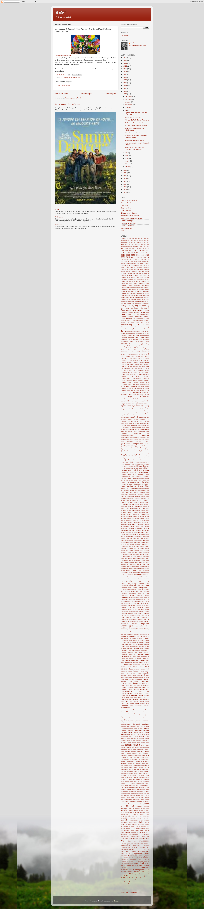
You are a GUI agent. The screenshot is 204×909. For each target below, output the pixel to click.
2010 (125, 176)
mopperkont (141, 585)
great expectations (129, 452)
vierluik (123, 826)
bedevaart (146, 303)
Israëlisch (124, 502)
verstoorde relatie (135, 822)
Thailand (129, 779)
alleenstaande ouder (137, 277)
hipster (142, 468)
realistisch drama (126, 689)
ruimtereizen (138, 710)
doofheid (123, 390)
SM (134, 740)
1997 (122, 248)
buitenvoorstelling (144, 335)
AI (148, 273)
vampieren (131, 808)
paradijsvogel (132, 654)
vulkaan (129, 841)
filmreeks (134, 425)
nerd (122, 599)
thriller (128, 783)
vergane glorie (144, 814)
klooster (132, 526)
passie (134, 656)
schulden (133, 726)
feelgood (124, 421)
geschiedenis (125, 444)
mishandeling (145, 575)
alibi (140, 275)
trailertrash (141, 789)
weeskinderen (125, 851)
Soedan (147, 747)
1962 (134, 240)
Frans (142, 429)
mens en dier (143, 564)
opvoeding (124, 640)
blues (138, 322)
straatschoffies (137, 765)
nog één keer (144, 603)
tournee (142, 787)
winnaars (140, 861)
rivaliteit (142, 701)
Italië (131, 502)
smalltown (138, 740)
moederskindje (125, 583)
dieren (130, 382)
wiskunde (126, 863)
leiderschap (130, 540)
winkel (135, 861)
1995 (144, 246)
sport (147, 755)
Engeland (124, 409)
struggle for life (144, 767)
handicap (146, 456)
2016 (125, 85)
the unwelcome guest (131, 781)
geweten (123, 446)
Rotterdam (143, 708)
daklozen (146, 364)
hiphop (133, 468)
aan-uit (125, 261)
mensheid (124, 568)
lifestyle (142, 546)
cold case (129, 349)
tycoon (138, 799)
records (141, 693)
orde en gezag (125, 642)
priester (127, 677)
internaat (147, 494)
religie (140, 695)
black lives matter (137, 318)
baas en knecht (128, 297)
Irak (145, 498)
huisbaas (141, 478)
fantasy (146, 417)
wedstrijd (134, 847)
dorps (140, 390)
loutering (137, 550)
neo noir (141, 597)
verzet (123, 824)
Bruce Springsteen (130, 333)
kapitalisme (136, 516)
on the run (125, 615)
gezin (128, 446)
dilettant (142, 382)
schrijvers (145, 724)
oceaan (141, 609)
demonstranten (125, 378)
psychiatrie (145, 681)
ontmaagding (141, 628)
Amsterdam (124, 283)
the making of (137, 779)
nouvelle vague (126, 607)
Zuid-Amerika (125, 878)
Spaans (127, 751)
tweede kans (139, 797)
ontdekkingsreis (125, 628)
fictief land (146, 421)
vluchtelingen (125, 830)
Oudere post (110, 94)
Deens (131, 376)
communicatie (130, 356)
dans (122, 366)
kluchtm (147, 526)
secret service (138, 728)
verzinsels (128, 824)
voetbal (137, 830)
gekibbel (133, 437)
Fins (122, 427)
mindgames (124, 574)
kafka (147, 512)
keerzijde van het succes (139, 518)
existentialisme (135, 413)
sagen (139, 714)
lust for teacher (137, 552)
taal (127, 773)
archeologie (145, 287)
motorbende (124, 587)
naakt (140, 591)
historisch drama (126, 470)
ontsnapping (125, 630)
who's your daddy (137, 857)
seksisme (130, 730)
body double (145, 322)
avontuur (145, 295)
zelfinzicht (124, 872)
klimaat (147, 524)
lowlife (142, 550)
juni (126, 153)
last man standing (143, 538)
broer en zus (145, 331)
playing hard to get (138, 664)
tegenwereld (141, 775)
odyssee (125, 611)
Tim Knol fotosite (126, 228)
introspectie (124, 498)
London (142, 548)
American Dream (134, 281)
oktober (128, 102)
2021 (125, 71)
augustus (128, 107)
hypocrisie (129, 484)
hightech (146, 466)
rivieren (147, 701)
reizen (128, 695)
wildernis (146, 859)
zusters (123, 880)
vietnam (127, 826)
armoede (124, 291)
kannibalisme (145, 514)
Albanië (123, 275)
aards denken (145, 261)
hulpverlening (138, 480)
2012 (62, 77)
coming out (137, 354)
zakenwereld (145, 868)
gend (126, 439)
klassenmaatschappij (128, 524)
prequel (138, 675)
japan (127, 504)
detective (129, 380)
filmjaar (129, 425)
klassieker (140, 524)
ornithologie (133, 642)
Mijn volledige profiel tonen (138, 45)
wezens (132, 855)
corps (134, 360)
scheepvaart (145, 718)
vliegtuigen (145, 828)
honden (123, 474)
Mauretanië (131, 562)
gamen (147, 431)
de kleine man (131, 370)
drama (123, 393)
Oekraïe (135, 611)
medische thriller (144, 562)
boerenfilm (136, 325)
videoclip (147, 824)
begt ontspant (138, 310)
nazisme (139, 595)
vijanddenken (139, 826)
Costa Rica (146, 360)
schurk (138, 726)
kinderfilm (130, 522)
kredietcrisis (129, 534)
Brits (123, 331)
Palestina (146, 652)
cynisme (141, 364)
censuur (136, 344)
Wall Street (134, 843)
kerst (134, 520)
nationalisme (124, 595)
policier (141, 667)
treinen (128, 793)
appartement (145, 285)
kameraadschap (125, 514)
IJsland (146, 486)
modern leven (137, 579)
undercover (146, 801)
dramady (129, 392)
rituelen (136, 701)
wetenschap (125, 855)
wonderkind (135, 865)
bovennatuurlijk (145, 327)
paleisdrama (138, 652)
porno (130, 671)
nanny (139, 593)
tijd (122, 785)
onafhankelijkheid (135, 615)
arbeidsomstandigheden (135, 287)
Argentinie (132, 289)
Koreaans (138, 530)
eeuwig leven (131, 405)
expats (142, 413)
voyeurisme (124, 834)
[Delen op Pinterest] (81, 75)
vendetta (141, 810)
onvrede (137, 632)
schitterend (130, 722)
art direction (138, 291)
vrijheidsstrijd (133, 838)
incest (147, 490)
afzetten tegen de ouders (131, 273)
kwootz (140, 536)
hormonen (123, 478)
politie (147, 667)
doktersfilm (141, 386)
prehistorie (124, 675)
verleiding (132, 818)
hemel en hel (146, 460)
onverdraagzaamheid (143, 630)
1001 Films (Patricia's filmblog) (131, 218)
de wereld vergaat (143, 374)
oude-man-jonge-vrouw (142, 644)
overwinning (131, 650)
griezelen (147, 452)
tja (137, 785)
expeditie (146, 413)
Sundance (137, 769)
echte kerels (145, 399)
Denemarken (136, 378)
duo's (129, 399)
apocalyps (137, 285)
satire (133, 716)
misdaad (137, 575)
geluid (144, 437)
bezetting (123, 316)
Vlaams (139, 828)
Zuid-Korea (132, 878)
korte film (145, 530)
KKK (148, 522)
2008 (125, 181)
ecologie (134, 401)
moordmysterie (131, 585)
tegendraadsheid (132, 775)
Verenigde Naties (144, 812)
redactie (147, 693)
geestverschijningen (127, 435)
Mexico (129, 568)
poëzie (123, 667)
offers (122, 613)
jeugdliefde (138, 506)
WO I (137, 863)
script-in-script (130, 728)
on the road (145, 613)
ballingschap (124, 301)
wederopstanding (125, 847)
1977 (148, 242)
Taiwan (131, 773)
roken (131, 705)
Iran (148, 498)
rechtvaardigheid (126, 693)
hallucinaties (135, 456)
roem (147, 703)
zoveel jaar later (144, 876)
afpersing (136, 269)
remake (146, 695)
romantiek (125, 708)
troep (136, 793)
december (128, 96)
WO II (142, 863)
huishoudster (129, 480)
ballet (147, 299)
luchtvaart (123, 552)
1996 (147, 246)
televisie (135, 777)
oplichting (140, 638)
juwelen (135, 512)
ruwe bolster (137, 712)
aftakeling (146, 269)
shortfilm (136, 736)
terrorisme (145, 777)
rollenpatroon (138, 705)
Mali (148, 556)
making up (139, 556)
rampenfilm (142, 687)
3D (148, 257)
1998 (126, 248)
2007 (125, 184)
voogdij (147, 830)
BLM (132, 320)
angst (147, 283)
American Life (145, 281)
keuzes (139, 520)
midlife (134, 570)
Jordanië (129, 510)
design (123, 380)
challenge (146, 344)
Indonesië (136, 492)
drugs (130, 397)
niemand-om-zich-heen (133, 601)
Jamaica (141, 502)
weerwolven (146, 849)
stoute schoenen (128, 765)
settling (143, 734)
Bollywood (123, 327)
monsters (141, 583)
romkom (137, 708)
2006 (125, 187)
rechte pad (143, 691)
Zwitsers (129, 884)
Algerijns (135, 275)
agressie (144, 273)
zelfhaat (142, 870)
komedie (146, 528)
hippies (138, 468)
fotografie (131, 429)
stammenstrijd (125, 759)
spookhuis (142, 755)
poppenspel (124, 671)
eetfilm (123, 405)
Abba (122, 263)
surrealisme (130, 771)
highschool (140, 466)
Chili (127, 348)
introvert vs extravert (134, 498)
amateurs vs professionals (136, 279)
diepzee (123, 382)
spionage (124, 755)
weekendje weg (144, 847)
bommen (129, 327)
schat (138, 718)
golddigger (123, 450)
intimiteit (143, 496)
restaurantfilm (125, 697)
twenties (129, 799)
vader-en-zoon (136, 806)
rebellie (136, 689)
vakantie (124, 808)
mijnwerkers (124, 572)
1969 (125, 242)
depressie (146, 378)
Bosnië (134, 327)
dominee (147, 386)
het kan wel (146, 462)
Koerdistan (131, 528)
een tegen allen (130, 403)
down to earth (145, 390)
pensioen (139, 658)
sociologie (142, 747)
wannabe (146, 843)
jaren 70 (147, 504)
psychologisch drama (129, 683)
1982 (132, 244)
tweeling (147, 797)
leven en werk (125, 544)
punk (127, 685)
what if (136, 855)
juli (126, 110)
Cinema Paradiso (127, 203)
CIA (135, 348)
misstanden (140, 577)
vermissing (124, 820)
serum (135, 734)
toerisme (141, 785)
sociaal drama (132, 744)
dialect (135, 380)
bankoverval (139, 301)
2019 (125, 77)
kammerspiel (136, 514)
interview (137, 496)
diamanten (140, 380)
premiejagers (132, 675)
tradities (147, 787)
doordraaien (134, 390)
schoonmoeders (125, 724)
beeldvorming (130, 305)
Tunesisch (132, 795)
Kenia (147, 518)
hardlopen (123, 458)
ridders (142, 699)
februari (128, 164)
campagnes (146, 339)
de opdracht (140, 372)
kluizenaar (124, 528)
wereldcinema (141, 851)
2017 (125, 83)
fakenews (124, 417)
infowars (142, 492)
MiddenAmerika (125, 570)
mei (126, 155)
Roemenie (124, 705)
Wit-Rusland (132, 863)
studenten (124, 769)
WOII (123, 865)
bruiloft (147, 333)
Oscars (139, 642)
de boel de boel (142, 368)
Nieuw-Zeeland (125, 603)
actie (130, 265)
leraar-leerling (144, 540)
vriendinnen (145, 834)
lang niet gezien (131, 538)
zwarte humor (144, 880)
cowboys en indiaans (131, 362)
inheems (147, 492)
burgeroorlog (145, 337)
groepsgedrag (125, 454)
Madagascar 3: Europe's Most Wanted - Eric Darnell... (135, 148)
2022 (125, 69)
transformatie (124, 791)
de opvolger (146, 372)
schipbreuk (124, 722)
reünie (135, 697)
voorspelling (134, 832)
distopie (142, 384)
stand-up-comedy (135, 759)
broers (123, 333)
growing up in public (136, 454)
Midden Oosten (145, 568)
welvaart (133, 851)
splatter (137, 755)
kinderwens (137, 522)
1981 (129, 244)
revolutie (140, 697)
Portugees (136, 671)
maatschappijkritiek (126, 554)
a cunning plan (127, 259)
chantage (135, 346)
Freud (122, 431)
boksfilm (143, 325)
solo (134, 749)
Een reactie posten (63, 85)
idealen (123, 486)
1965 (144, 240)
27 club (137, 257)
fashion (130, 419)
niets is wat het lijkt (144, 601)
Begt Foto (124, 205)
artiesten (123, 293)
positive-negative (145, 671)
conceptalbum (133, 358)
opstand (147, 638)
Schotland (136, 724)
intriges (147, 496)
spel (140, 753)
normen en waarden (143, 605)
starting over (140, 761)
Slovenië (123, 740)
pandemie (124, 654)
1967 (147, 240)
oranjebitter (146, 640)
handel (141, 456)
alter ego (146, 277)
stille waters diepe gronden (141, 763)
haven (129, 458)
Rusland (124, 712)
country (123, 362)
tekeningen (124, 777)
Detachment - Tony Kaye (133, 117)
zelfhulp (147, 869)
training (147, 789)
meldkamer (132, 564)
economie (142, 401)
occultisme (136, 609)
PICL (122, 662)
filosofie (140, 425)
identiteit (130, 486)
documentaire (131, 386)
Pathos (57, 209)
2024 (125, 63)
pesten (142, 660)
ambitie (147, 279)
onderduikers (136, 617)
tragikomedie (132, 789)
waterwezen (136, 845)
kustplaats (135, 536)
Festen (141, 421)
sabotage (123, 714)
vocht (132, 830)
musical (123, 589)
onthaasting (134, 628)
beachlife (129, 303)
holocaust (146, 470)
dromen (123, 397)
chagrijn (141, 344)
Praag (139, 673)
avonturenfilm (137, 295)
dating (127, 366)
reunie (131, 697)
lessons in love (125, 542)
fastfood (136, 419)
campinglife (124, 341)
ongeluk (146, 621)
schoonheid (145, 722)
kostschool (129, 532)
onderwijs (139, 619)
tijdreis (130, 785)
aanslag (130, 261)
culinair (127, 364)
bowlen (123, 329)
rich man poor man (133, 699)
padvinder (123, 652)
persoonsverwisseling (132, 660)
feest (129, 421)
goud (142, 450)
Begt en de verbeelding (129, 200)
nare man (146, 593)
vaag (143, 804)
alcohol (129, 275)
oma (139, 613)
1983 (135, 244)
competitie (139, 356)
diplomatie (124, 384)
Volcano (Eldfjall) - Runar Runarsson (137, 120)
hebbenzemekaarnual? (138, 458)
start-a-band (130, 761)
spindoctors (146, 753)
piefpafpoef (128, 662)
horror (129, 478)
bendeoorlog (145, 312)
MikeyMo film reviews (128, 223)
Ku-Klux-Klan (124, 536)
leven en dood (145, 542)
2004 (125, 192)
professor (131, 679)
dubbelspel (137, 397)
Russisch (130, 712)
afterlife (123, 271)
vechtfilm (124, 810)
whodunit (146, 857)
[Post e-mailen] (68, 74)
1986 (144, 244)
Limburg (146, 546)
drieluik (147, 395)
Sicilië (147, 736)
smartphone (145, 740)
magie (123, 556)
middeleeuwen (136, 568)
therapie (123, 783)
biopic (130, 318)
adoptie (132, 267)
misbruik (130, 575)
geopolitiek (138, 441)
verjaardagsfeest (132, 816)
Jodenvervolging (135, 508)
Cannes (147, 341)
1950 (136, 238)
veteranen (134, 824)
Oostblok (129, 634)
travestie (123, 793)
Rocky (144, 703)
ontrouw (147, 628)
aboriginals (127, 263)
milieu (130, 572)
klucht (142, 526)
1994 (141, 246)
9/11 (122, 259)
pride (122, 677)
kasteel (147, 516)
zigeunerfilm (137, 874)
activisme (136, 265)
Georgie (147, 441)
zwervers (123, 884)
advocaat (146, 267)
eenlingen (138, 403)
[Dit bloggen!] (75, 75)
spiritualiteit (131, 755)
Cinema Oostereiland (128, 225)
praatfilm (146, 673)
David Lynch (132, 366)
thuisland (133, 783)
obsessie (130, 609)
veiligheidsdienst (133, 810)
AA (122, 261)
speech (129, 753)
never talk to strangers (135, 599)
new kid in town (145, 599)
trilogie (133, 793)
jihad (128, 508)
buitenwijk (124, 337)
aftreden (128, 271)
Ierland (140, 486)
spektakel (134, 753)
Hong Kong (131, 474)
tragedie (123, 789)
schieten (138, 720)
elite (127, 407)
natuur (132, 595)
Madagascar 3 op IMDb (63, 55)
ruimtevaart (146, 710)
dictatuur (146, 380)
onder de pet (145, 615)
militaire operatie (138, 572)
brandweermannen (139, 329)
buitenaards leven (133, 335)
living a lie (136, 548)
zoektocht (124, 876)
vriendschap (125, 836)
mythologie (134, 591)
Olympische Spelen (132, 613)
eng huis (146, 407)
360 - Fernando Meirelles (133, 133)
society (137, 747)
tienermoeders (145, 783)
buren (137, 337)
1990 (128, 246)
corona (130, 360)
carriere (124, 344)
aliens (145, 275)
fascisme (123, 419)
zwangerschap (133, 880)
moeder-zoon (144, 581)
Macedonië (136, 554)
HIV (134, 470)
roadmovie (125, 703)
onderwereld (124, 619)
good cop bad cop (133, 450)
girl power (138, 445)
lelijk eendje (137, 540)
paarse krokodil (145, 650)
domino (129, 388)
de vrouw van (133, 374)
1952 (141, 238)
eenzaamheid (145, 403)
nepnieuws (146, 597)
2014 (125, 91)
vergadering (135, 814)
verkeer (140, 816)
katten (123, 518)
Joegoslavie (145, 508)
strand (143, 765)
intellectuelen (132, 494)
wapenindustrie (126, 845)
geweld (146, 444)
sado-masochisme (131, 714)
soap (122, 745)
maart (127, 161)
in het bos (131, 490)
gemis (123, 439)
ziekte (131, 874)
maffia (147, 554)
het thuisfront (132, 466)
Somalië (139, 749)
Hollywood (138, 470)
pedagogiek (146, 656)
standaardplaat (145, 759)
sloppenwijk (145, 738)
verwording (146, 822)
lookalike (147, 548)
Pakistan (130, 652)
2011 (125, 173)
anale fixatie (133, 283)
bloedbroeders (138, 320)
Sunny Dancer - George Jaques (67, 104)
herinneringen (125, 462)
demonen (146, 376)
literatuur (124, 548)
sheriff (130, 736)
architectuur (124, 289)
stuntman (131, 769)
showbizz (142, 736)
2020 (125, 74)
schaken (123, 718)
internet (123, 496)
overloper (146, 648)
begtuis (147, 310)
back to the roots (130, 299)
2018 (125, 80)
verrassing (146, 820)
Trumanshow (141, 793)
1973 (134, 242)
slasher (129, 738)
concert (140, 358)
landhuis (123, 538)
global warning (125, 448)
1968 (122, 242)
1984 (138, 244)
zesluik (147, 871)
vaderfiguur (146, 806)
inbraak (143, 490)
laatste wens (146, 536)
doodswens (146, 388)
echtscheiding (125, 401)
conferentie (146, 358)
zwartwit (124, 882)
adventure (139, 267)
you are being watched (133, 867)
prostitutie (146, 679)
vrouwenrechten (143, 838)
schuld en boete (126, 726)
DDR (147, 366)
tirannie (135, 785)
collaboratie (136, 349)
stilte (122, 765)
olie (126, 613)
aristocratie (140, 289)
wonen (141, 865)
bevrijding (136, 314)
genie (122, 441)
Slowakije (129, 740)
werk (147, 851)
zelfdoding (136, 870)
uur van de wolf (137, 804)
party (131, 656)
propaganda (138, 679)
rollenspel (146, 705)
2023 (125, 66)
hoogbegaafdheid (125, 476)
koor (133, 530)
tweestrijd (124, 799)
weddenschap (145, 845)
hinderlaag (127, 468)
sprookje (123, 757)
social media (130, 747)
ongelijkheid (134, 621)
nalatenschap (132, 593)
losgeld (131, 550)
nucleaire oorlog (143, 607)
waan (135, 841)
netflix (126, 599)
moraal (147, 585)
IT (128, 502)
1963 (138, 240)
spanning (140, 751)
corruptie (139, 360)
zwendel (146, 882)
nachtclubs (146, 591)
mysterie (127, 591)
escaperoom (124, 411)
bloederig (146, 320)
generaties (141, 439)
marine (131, 560)
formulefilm (124, 429)
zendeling (142, 871)
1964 (141, 240)
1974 (138, 242)
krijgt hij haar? (138, 534)
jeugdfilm (74, 77)
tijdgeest (125, 785)
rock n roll (138, 703)
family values (139, 417)
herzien (132, 462)
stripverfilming (133, 767)
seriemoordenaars (127, 734)
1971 (128, 242)
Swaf (122, 231)
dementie (139, 376)
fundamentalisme (140, 431)
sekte (130, 732)
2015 (125, 88)
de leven (147, 370)
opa (144, 636)
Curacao (136, 364)
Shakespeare (124, 736)
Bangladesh (131, 301)
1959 (125, 240)
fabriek (140, 415)
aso (128, 293)
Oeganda (130, 611)
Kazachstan (128, 518)
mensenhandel (125, 566)
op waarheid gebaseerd (133, 636)
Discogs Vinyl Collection (129, 213)
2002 (140, 248)
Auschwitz (133, 293)
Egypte (138, 405)
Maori (126, 560)
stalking (147, 757)
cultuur (132, 364)
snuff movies (145, 742)
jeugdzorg (146, 506)
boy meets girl (129, 329)
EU (140, 411)
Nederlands (125, 597)
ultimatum (139, 801)
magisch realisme (130, 556)
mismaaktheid (124, 576)
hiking (123, 468)
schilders (146, 720)
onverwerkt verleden (127, 632)
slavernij (133, 738)
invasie (142, 498)
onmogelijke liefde (142, 626)
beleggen (130, 312)
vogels (142, 830)
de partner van (125, 374)
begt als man (140, 306)
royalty (133, 710)
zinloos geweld (145, 874)
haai (122, 456)
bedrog (123, 306)
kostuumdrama (139, 532)
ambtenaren (124, 281)
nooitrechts (124, 605)
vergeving (124, 816)
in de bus (125, 490)
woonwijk (146, 865)
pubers (123, 685)
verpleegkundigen (133, 820)
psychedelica (134, 681)
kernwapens (129, 520)
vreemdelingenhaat (134, 834)
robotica (132, 703)
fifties (130, 423)
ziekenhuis (124, 874)
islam (140, 500)
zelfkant (130, 872)
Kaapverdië (142, 512)
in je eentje (138, 490)
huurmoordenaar (133, 482)
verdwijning (136, 812)
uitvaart (129, 801)
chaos (140, 346)
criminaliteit (142, 362)
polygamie (136, 669)
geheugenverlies (126, 437)
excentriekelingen (125, 413)
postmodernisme (131, 673)
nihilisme (133, 603)
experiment (124, 415)
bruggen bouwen (140, 333)
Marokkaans (137, 560)
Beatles (141, 303)
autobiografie (129, 295)
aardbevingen (137, 261)
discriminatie (131, 384)
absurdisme (135, 263)
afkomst (131, 269)
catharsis (130, 344)
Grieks (142, 452)
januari (127, 166)
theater (147, 781)
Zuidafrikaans (140, 878)
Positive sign (59, 217)
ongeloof (141, 621)
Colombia (124, 352)
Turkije (138, 795)
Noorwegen (131, 605)
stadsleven (136, 757)
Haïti (130, 456)
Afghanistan (124, 269)
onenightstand (125, 621)
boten (139, 327)
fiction (122, 423)
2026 (125, 58)
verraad (141, 820)
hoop (133, 476)
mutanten (128, 589)
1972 (131, 242)
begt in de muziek (141, 308)
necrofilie (147, 595)
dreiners (144, 393)
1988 (122, 246)
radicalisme (130, 687)
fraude (147, 429)
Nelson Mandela (134, 597)
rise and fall (126, 701)
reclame (136, 693)
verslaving (124, 822)
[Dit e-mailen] (73, 75)
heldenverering (137, 460)
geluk (148, 437)
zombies (130, 876)
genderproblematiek (133, 439)
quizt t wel (133, 685)
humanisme (146, 480)
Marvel (143, 560)
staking (142, 757)
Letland (132, 542)
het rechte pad (145, 464)
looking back (124, 550)
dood (134, 388)
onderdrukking (126, 617)
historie (146, 468)
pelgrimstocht (132, 658)
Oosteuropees (143, 634)
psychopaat (142, 683)
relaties (134, 695)
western (146, 853)
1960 (128, 240)
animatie (67, 77)
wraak (123, 868)
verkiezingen (146, 816)
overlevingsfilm (138, 648)
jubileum (143, 510)
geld (141, 437)
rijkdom (146, 699)
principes (139, 677)
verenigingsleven (125, 814)
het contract (139, 462)
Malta (122, 558)
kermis (123, 520)
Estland (131, 411)
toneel (126, 787)
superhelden (145, 769)
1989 (125, 246)
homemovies (124, 472)
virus (130, 828)
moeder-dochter (127, 581)
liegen (137, 546)
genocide (130, 441)
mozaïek (141, 587)
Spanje (133, 751)
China (131, 348)
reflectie (123, 695)
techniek (123, 775)
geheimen (145, 435)
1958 (122, 240)
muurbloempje (135, 589)
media (137, 562)
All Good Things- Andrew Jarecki (136, 125)
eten (136, 411)
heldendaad (129, 460)
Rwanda (147, 712)
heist (147, 458)
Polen (135, 667)
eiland (123, 407)
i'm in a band (145, 484)
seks (144, 728)
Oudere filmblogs (127, 221)
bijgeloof (146, 316)
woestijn (146, 863)
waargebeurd (144, 841)
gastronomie (137, 433)
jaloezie (136, 502)
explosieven (133, 415)
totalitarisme (136, 787)
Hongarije (140, 474)
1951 (139, 238)
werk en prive (126, 853)
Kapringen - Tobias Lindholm (134, 140)
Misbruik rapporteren (129, 892)
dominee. (124, 388)
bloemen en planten (128, 322)
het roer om (124, 466)
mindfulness (146, 572)
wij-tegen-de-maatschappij (129, 859)
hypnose (123, 484)
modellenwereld (125, 579)
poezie (147, 664)
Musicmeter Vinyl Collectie (130, 215)
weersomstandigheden (127, 849)
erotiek (147, 409)
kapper (142, 516)
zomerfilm (137, 876)
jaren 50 (137, 504)
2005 (125, 189)
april (126, 158)
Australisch (140, 293)
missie (132, 577)
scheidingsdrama (127, 720)
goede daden (139, 448)
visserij (135, 828)
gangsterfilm (124, 433)
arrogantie (131, 291)
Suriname (123, 771)
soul (142, 749)
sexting (147, 734)
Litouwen (130, 548)
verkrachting (124, 818)
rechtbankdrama (126, 691)
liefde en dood (130, 546)
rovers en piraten (125, 710)
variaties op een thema (142, 808)
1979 (126, 244)
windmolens (130, 861)
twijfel (134, 799)
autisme (147, 293)
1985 (141, 244)
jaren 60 (142, 504)
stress (126, 767)
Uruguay (130, 804)
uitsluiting (124, 801)
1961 (131, 240)
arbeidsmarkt (125, 287)
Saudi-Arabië (138, 716)
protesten (124, 681)
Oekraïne (140, 611)
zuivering (147, 878)
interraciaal (130, 496)
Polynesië (142, 669)
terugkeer (124, 779)
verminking (146, 818)
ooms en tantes (144, 632)
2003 (144, 248)
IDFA (135, 486)
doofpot (128, 390)
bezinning (130, 316)
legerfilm (124, 540)
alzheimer (124, 279)
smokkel (123, 742)
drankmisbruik (136, 393)
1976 (144, 242)
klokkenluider (125, 526)
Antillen (130, 285)
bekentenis (124, 312)
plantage (135, 662)
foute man (137, 429)
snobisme (139, 742)
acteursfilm (124, 265)
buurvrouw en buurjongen (129, 339)
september (129, 105)
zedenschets (124, 870)
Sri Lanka (129, 757)
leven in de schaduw (135, 544)
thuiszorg (138, 783)
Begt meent (126, 310)
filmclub (123, 425)
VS (79, 77)
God (132, 448)
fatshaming (142, 419)
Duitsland (145, 397)
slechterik (139, 738)
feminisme (134, 421)
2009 (125, 178)
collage (141, 349)
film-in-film (145, 423)
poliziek (130, 669)
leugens (137, 542)
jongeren (123, 510)
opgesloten (133, 638)
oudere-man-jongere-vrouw (136, 646)
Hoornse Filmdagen (142, 476)
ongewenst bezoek (129, 624)
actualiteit (142, 265)
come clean (131, 351)
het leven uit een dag (127, 464)
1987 (148, 244)
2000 (133, 248)
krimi (144, 534)
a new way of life (144, 259)
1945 (130, 238)
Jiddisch (123, 508)
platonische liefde (144, 662)
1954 (144, 238)
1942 (127, 238)
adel (127, 267)
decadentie (124, 376)
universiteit (124, 804)
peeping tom (124, 658)
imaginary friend (125, 488)
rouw (148, 708)
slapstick (123, 738)
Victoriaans (141, 824)
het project (138, 464)
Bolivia (147, 325)
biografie (124, 318)
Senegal (135, 732)
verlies (139, 818)
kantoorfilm (124, 516)
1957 (147, 238)
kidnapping (145, 520)
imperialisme (140, 488)
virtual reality (125, 828)
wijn (140, 859)
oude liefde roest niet (128, 644)
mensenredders (144, 566)
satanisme (128, 716)
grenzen (137, 452)
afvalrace (134, 271)
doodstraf (139, 388)
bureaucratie (131, 337)
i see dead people (136, 484)
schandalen (131, 718)
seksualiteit (138, 730)
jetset (126, 506)
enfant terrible (139, 407)
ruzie (142, 712)
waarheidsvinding (125, 843)
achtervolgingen (144, 263)
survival (136, 771)
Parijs (123, 656)
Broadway (129, 331)
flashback (126, 427)
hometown (133, 472)
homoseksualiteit (143, 472)
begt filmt (129, 308)
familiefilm (130, 417)
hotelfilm (135, 478)
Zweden (131, 882)
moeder (146, 579)
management (128, 558)
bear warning (135, 303)
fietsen (126, 423)
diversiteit (146, 384)
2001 (136, 248)
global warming (145, 445)
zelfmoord (136, 872)
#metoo (123, 238)
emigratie (132, 407)
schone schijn (138, 722)
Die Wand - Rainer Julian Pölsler (135, 123)
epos (136, 409)
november (128, 99)
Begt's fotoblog (126, 208)
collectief (146, 350)
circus (138, 348)
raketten (136, 687)
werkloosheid (138, 853)
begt (132, 43)
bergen (123, 314)
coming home (130, 354)
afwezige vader (143, 271)
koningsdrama (126, 530)
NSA (134, 607)
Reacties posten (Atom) (73, 98)
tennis (140, 777)
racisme (123, 687)
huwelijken (145, 482)
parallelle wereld (143, 654)
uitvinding (134, 801)
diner (147, 382)
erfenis (141, 409)
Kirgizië (144, 522)
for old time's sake (135, 427)
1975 (141, 242)
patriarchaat (140, 656)
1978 (122, 244)
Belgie (136, 312)
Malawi (145, 556)
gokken (147, 448)
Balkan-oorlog (141, 299)
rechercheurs (144, 689)
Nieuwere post (61, 94)
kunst (130, 536)
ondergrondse (145, 617)
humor (123, 482)
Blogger (116, 901)
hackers (126, 456)
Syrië (147, 771)
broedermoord (136, 331)
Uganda (142, 799)
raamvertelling (145, 685)
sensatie (141, 732)
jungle (147, 510)
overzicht (137, 650)
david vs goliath (141, 366)
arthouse (146, 291)
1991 (131, 246)
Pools (147, 669)
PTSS (147, 683)
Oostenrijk (135, 634)
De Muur (123, 372)
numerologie (124, 609)
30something (143, 257)
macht (142, 554)
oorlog (123, 634)
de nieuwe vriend (131, 372)
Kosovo (123, 532)
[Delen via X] (77, 75)
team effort (146, 773)
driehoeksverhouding (136, 395)
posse (122, 673)
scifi (142, 726)
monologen (134, 583)
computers (124, 358)
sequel (147, 732)
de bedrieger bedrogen (129, 368)
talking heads (138, 773)
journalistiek (136, 510)
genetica (147, 439)
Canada (131, 341)
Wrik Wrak (58, 224)
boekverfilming (126, 325)
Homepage (86, 94)
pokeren (129, 667)
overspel (124, 650)
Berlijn (129, 314)
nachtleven (124, 593)
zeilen (130, 870)
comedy (138, 352)
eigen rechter (145, 405)
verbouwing (128, 812)
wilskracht (123, 861)
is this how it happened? (129, 500)
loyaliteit (146, 550)
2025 (125, 60)
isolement (146, 500)
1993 (137, 246)
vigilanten (132, 826)
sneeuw (129, 742)
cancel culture (140, 341)
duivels (123, 399)
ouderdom (124, 646)
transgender (132, 791)
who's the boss (127, 857)
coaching (143, 348)
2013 (125, 94)
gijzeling (133, 446)
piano (147, 660)
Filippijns (134, 423)
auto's (123, 295)
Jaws (122, 506)
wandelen (140, 843)
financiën (146, 425)
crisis (147, 362)
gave (148, 433)
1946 (133, 238)
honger (147, 474)
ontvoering (133, 630)
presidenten (145, 675)
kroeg (147, 534)
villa (148, 826)
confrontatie (124, 360)
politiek (124, 669)
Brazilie (146, 329)
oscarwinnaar (145, 642)
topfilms (130, 787)
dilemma (136, 382)
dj (121, 386)
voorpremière (125, 832)
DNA (124, 386)
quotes (138, 685)
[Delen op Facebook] (79, 75)
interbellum (140, 494)
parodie (127, 656)
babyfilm (137, 297)
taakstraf (123, 773)
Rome (131, 708)
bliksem (128, 320)
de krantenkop (140, 370)
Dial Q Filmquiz (126, 210)
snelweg (134, 742)
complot (147, 356)
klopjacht (138, 526)
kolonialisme (138, 528)
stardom (123, 761)
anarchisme (141, 283)
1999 (129, 248)
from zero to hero (130, 431)
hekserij (123, 460)
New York (124, 601)
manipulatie (136, 558)
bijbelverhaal (138, 316)
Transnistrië (140, 791)
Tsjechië (126, 795)
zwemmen (139, 882)
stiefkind (130, 763)
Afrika (142, 269)
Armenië (147, 289)
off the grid (146, 611)
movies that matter (132, 587)
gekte (137, 437)
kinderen (124, 522)
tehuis (147, 775)
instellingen (124, 494)
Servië (139, 734)
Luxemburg (146, 552)
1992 (134, 246)
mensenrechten (135, 566)
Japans (132, 504)
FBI (148, 419)
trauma (146, 791)
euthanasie (146, 411)
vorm (147, 832)
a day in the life (135, 259)
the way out (141, 781)
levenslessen (145, 544)
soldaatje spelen (126, 749)
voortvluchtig (141, 832)
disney (137, 384)
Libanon (123, 546)
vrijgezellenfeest (135, 836)
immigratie (133, 488)
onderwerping (132, 619)
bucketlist (124, 335)
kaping (130, 516)
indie (131, 492)
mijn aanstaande (144, 570)
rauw (148, 687)
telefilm (129, 777)
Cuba (122, 364)
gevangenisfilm (137, 444)
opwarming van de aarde (136, 640)
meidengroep (124, 564)
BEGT (61, 12)
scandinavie (145, 716)
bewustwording (144, 314)
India (122, 492)
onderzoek (146, 619)
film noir (139, 423)
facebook (146, 415)
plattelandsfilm (126, 664)
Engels (131, 409)
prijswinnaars (133, 677)
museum (146, 587)
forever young (145, 427)
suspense (143, 771)
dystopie (136, 399)
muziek (142, 589)
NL (138, 603)
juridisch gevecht (126, 512)
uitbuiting (147, 799)
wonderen (128, 865)
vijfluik (144, 826)
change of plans (126, 346)
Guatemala (146, 454)
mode (147, 577)
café (141, 339)
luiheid (129, 552)
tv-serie (128, 797)
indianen (127, 492)
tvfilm (132, 797)
